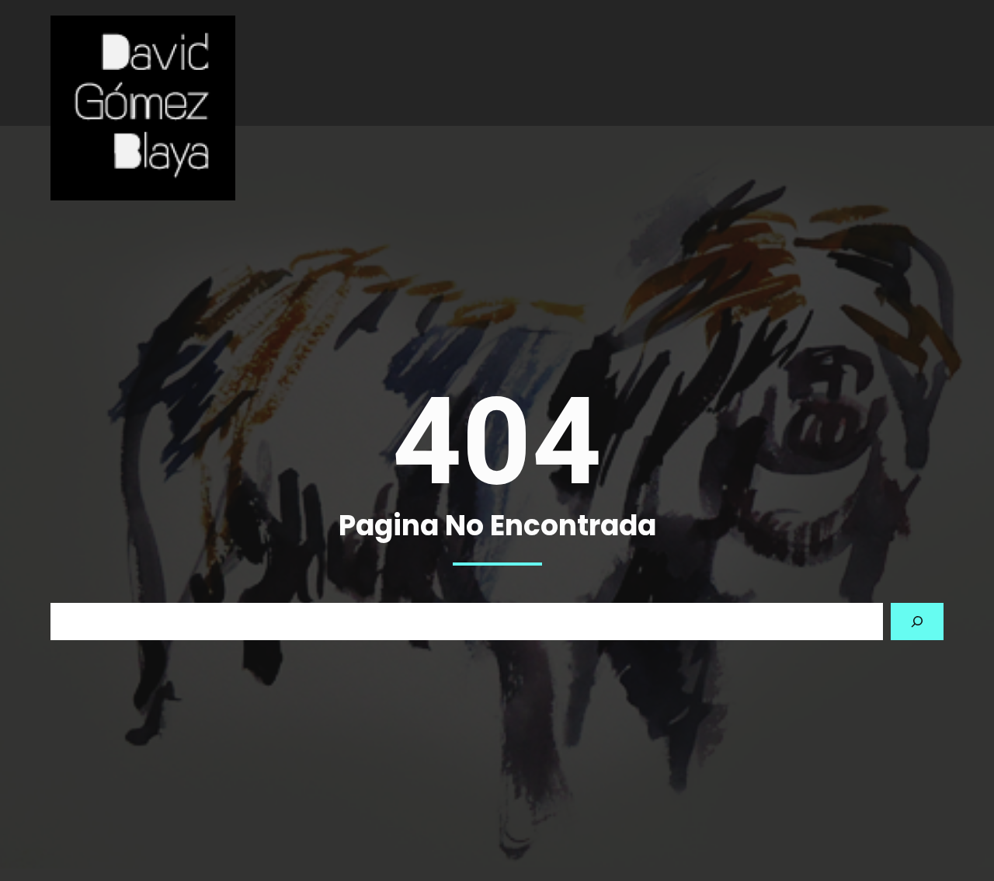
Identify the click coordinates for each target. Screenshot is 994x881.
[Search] (917, 621)
